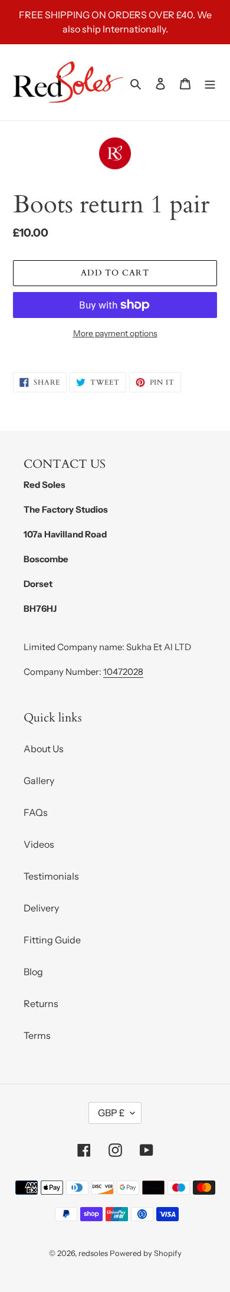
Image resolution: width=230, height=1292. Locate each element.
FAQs (36, 812)
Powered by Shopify (146, 1253)
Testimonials (51, 876)
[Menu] (210, 83)
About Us (44, 749)
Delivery (41, 908)
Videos (39, 844)
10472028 (123, 671)
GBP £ (111, 1113)
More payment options (115, 333)
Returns (41, 1003)
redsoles (93, 1253)
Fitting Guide (52, 940)
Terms (37, 1035)
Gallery (39, 780)
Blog (33, 972)
